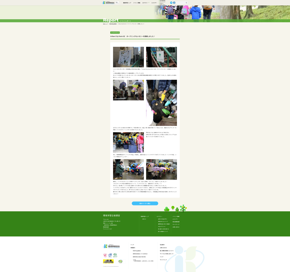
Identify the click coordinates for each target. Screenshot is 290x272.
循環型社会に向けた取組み (164, 223)
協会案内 (162, 244)
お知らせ (161, 3)
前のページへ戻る (145, 203)
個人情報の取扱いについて (167, 250)
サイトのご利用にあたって (166, 253)
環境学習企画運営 (137, 250)
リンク (161, 257)
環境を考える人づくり (163, 221)
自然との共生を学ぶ (162, 218)
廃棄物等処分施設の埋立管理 (139, 257)
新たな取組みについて (163, 231)
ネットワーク (162, 2)
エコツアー (154, 3)
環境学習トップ (127, 3)
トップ (132, 244)
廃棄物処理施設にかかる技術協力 (140, 253)
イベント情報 (136, 3)
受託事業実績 (162, 0)
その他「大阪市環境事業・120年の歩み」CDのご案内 (143, 260)
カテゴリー (145, 3)
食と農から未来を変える (163, 228)
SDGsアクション (161, 226)
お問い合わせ (162, 4)
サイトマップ (163, 260)
